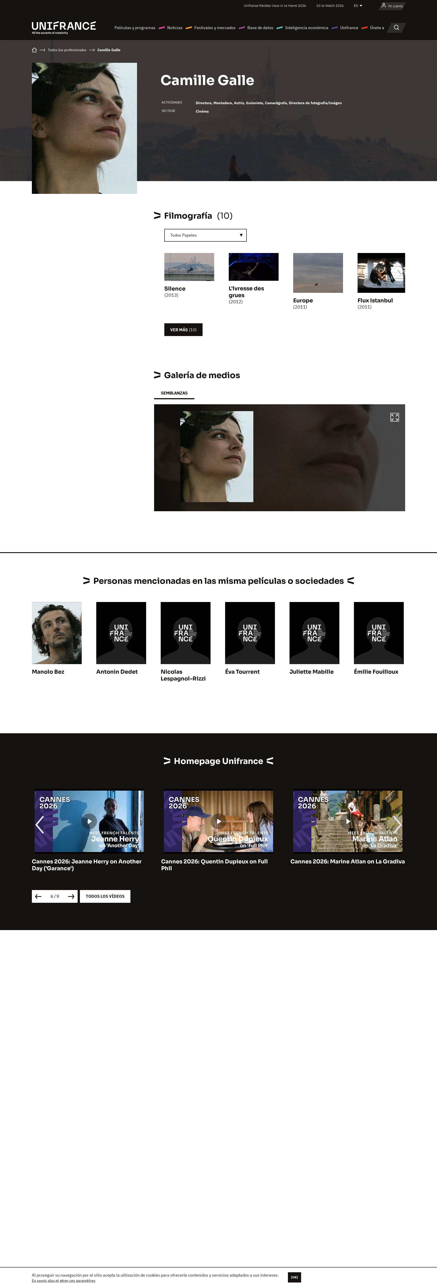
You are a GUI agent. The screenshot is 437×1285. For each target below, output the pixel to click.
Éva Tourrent (242, 671)
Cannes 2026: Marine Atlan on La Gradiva (218, 861)
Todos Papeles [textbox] (183, 235)
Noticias (175, 27)
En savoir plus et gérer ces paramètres (63, 1280)
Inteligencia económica (306, 27)
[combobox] (205, 235)
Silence (174, 288)
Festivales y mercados (215, 27)
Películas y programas (134, 27)
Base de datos (260, 27)
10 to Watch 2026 (330, 5)
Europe (303, 300)
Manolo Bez (48, 671)
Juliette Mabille (312, 671)
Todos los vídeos (105, 896)
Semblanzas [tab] (174, 393)
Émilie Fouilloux (376, 671)
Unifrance (349, 27)
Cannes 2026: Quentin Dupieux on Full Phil (85, 865)
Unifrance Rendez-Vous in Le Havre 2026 (275, 5)
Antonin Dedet (117, 671)
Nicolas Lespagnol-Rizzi (183, 675)
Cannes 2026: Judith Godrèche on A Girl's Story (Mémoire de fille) (341, 865)
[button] (394, 417)
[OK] (294, 1277)
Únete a (377, 27)
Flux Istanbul (375, 300)
